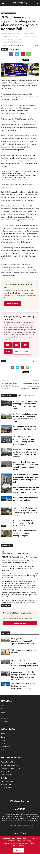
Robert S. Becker (16, 688)
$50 (25, 345)
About (3, 734)
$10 (7, 345)
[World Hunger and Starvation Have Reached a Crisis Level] (6, 429)
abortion (10, 361)
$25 (16, 345)
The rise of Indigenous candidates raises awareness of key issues (30, 386)
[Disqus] (20, 576)
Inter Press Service (7, 781)
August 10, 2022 (8, 187)
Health (3, 13)
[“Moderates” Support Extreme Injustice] (5, 652)
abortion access (19, 361)
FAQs (3, 743)
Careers (3, 740)
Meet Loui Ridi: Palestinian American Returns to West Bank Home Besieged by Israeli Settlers (24, 663)
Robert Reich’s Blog (8, 762)
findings (6, 105)
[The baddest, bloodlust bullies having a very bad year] (6, 498)
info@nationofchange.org (24, 825)
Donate (3, 737)
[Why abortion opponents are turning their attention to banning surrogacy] (6, 533)
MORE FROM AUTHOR (26, 396)
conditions (17, 242)
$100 (8, 351)
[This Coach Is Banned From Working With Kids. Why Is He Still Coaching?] (6, 523)
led (18, 231)
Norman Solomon (16, 655)
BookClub (4, 718)
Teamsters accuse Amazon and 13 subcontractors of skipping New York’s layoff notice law (26, 489)
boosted (9, 228)
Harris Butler (15, 646)
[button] (37, 3)
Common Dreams (14, 49)
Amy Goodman (15, 668)
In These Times (6, 788)
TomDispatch (5, 772)
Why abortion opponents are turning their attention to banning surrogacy (24, 533)
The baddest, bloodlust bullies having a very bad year (23, 684)
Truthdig (4, 778)
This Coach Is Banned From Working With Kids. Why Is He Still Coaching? (24, 522)
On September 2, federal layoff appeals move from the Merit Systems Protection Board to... (23, 641)
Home (3, 706)
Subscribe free (12, 303)
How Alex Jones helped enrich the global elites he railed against (10, 386)
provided (12, 113)
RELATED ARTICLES (8, 396)
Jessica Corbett (7, 45)
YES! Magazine (6, 784)
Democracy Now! (7, 775)
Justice (8, 13)
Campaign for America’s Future (11, 768)
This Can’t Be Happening (9, 765)
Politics (13, 13)
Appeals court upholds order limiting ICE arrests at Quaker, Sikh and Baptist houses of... (23, 674)
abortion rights (31, 361)
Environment (5, 405)
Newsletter (5, 709)
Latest (3, 712)
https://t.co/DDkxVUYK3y (11, 179)
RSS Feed (4, 722)
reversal (24, 239)
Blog (2, 715)
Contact (4, 750)
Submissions (5, 747)
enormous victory (13, 108)
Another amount (21, 351)
